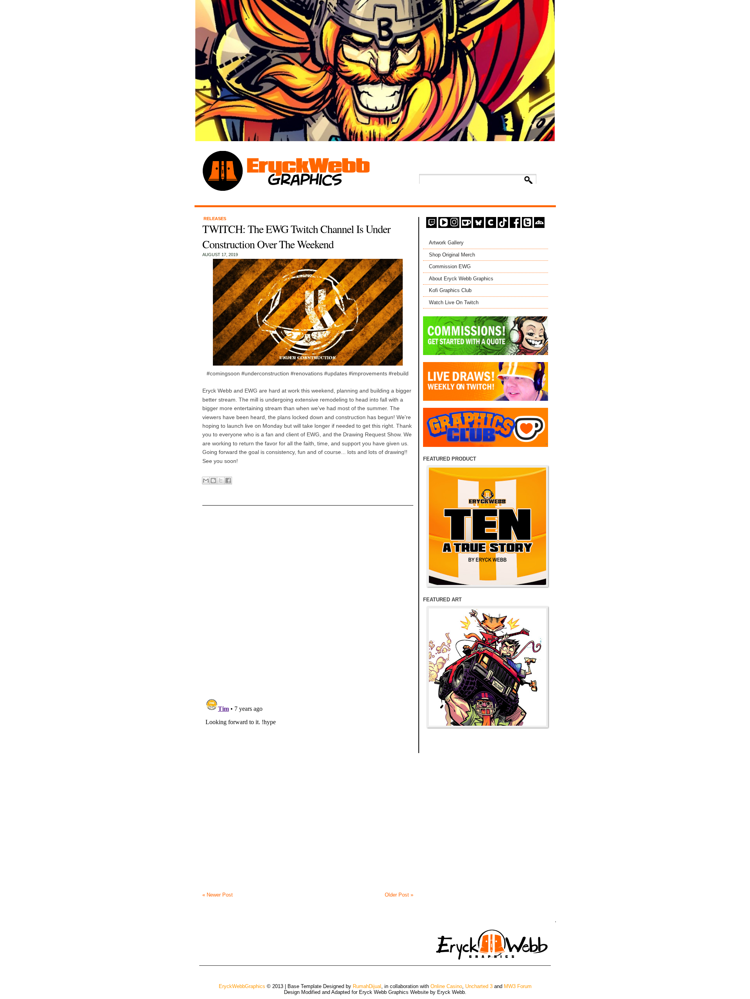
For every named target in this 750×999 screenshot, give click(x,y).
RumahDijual (367, 986)
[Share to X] (221, 480)
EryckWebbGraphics (242, 986)
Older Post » (399, 895)
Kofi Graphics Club (450, 290)
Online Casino (446, 986)
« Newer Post (217, 895)
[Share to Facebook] (228, 480)
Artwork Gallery (446, 243)
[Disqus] (307, 591)
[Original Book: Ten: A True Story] (487, 526)
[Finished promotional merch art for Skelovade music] (487, 667)
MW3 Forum (518, 986)
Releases (215, 218)
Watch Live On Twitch (454, 302)
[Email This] (206, 480)
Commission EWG (450, 266)
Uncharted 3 (479, 986)
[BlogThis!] (213, 480)
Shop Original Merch (452, 255)
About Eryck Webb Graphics (461, 279)
